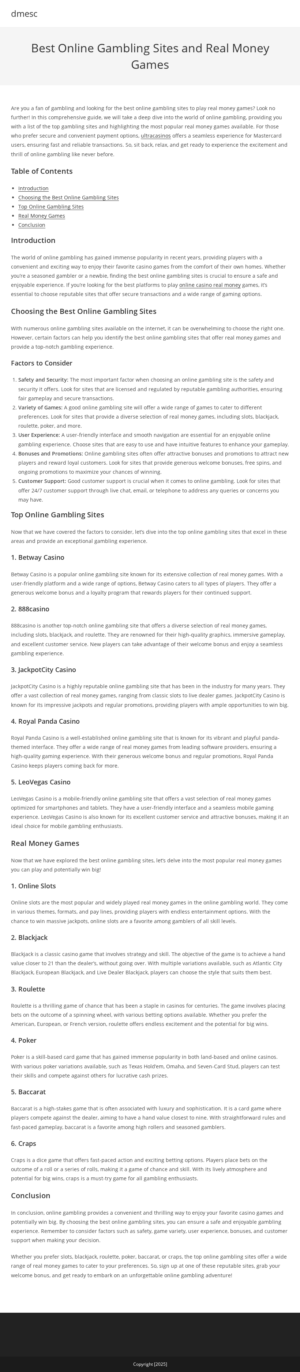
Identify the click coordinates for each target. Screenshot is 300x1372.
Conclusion (31, 224)
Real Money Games (41, 215)
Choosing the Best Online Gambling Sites (68, 197)
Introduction (33, 188)
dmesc (24, 13)
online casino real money (210, 284)
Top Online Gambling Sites (51, 206)
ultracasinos (156, 135)
